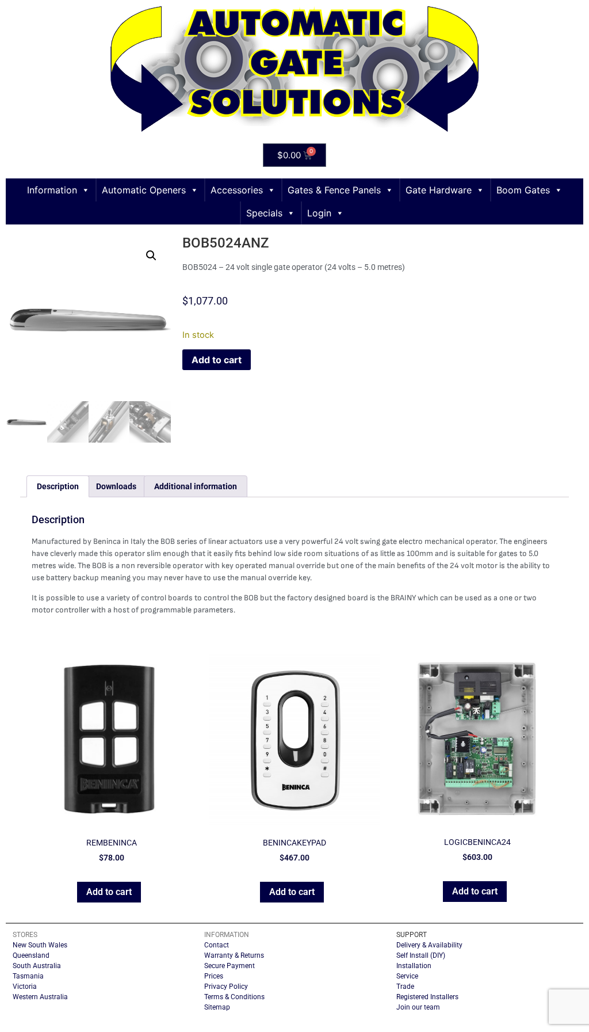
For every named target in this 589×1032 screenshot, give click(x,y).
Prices (213, 976)
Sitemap (217, 1007)
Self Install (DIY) (420, 955)
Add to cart (217, 359)
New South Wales (40, 945)
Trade (405, 987)
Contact (216, 945)
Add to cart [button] (109, 891)
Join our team (418, 1007)
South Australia (37, 966)
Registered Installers (427, 997)
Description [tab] (58, 486)
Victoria (25, 987)
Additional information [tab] (195, 486)
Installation (413, 966)
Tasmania (28, 976)
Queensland (31, 955)
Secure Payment (229, 966)
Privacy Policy (226, 987)
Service (407, 976)
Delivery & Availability (429, 945)
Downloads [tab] (116, 486)
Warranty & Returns (234, 955)
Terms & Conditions (234, 997)
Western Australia (40, 997)
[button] (151, 255)
